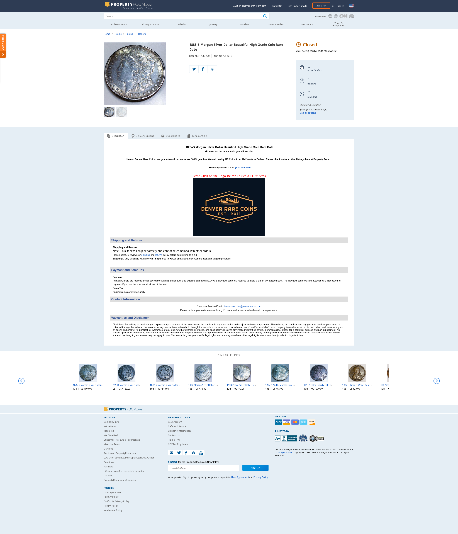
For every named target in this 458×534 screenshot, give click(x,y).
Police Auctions (119, 24)
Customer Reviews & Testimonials (122, 439)
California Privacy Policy (117, 501)
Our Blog (108, 448)
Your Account (175, 421)
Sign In (340, 6)
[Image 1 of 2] (143, 73)
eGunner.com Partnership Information (124, 471)
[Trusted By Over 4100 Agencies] (303, 438)
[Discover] (312, 422)
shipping (145, 255)
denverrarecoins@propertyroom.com (242, 306)
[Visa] (287, 422)
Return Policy (111, 505)
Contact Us (276, 6)
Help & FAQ (174, 439)
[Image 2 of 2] (121, 112)
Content (3, 45)
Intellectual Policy (113, 510)
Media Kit (109, 430)
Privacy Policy (111, 496)
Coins (118, 33)
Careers (108, 475)
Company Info (111, 421)
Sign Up (255, 468)
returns (158, 255)
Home (107, 33)
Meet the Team (112, 444)
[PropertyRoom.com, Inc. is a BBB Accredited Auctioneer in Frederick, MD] (286, 438)
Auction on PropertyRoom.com (249, 5)
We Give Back (111, 435)
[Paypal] (279, 422)
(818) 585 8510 (242, 167)
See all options (308, 112)
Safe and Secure (177, 426)
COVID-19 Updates (178, 444)
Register (321, 5)
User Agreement (112, 492)
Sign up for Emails (297, 6)
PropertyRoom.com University (120, 480)
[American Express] (303, 422)
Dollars (142, 33)
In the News (110, 426)
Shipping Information (179, 430)
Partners (108, 466)
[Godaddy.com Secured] (317, 438)
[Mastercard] (295, 422)
